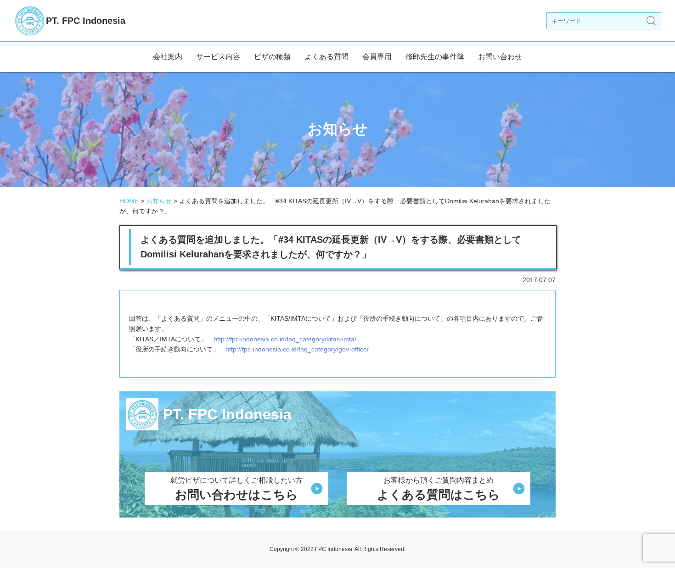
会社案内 (167, 57)
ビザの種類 (272, 57)
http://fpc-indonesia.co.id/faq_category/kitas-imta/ (285, 339)
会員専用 (377, 57)
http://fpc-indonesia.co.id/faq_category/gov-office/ (297, 349)
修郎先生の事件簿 (434, 57)
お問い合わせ (500, 57)
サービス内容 (218, 57)
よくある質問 (326, 57)
